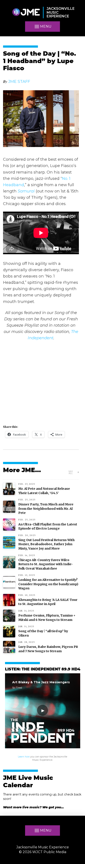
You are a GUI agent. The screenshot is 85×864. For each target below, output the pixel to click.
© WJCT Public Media (42, 852)
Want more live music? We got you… (33, 807)
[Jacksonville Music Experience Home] (25, 12)
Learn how (24, 756)
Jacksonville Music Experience (42, 847)
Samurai (26, 191)
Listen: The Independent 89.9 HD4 (42, 669)
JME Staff (19, 81)
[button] (42, 26)
